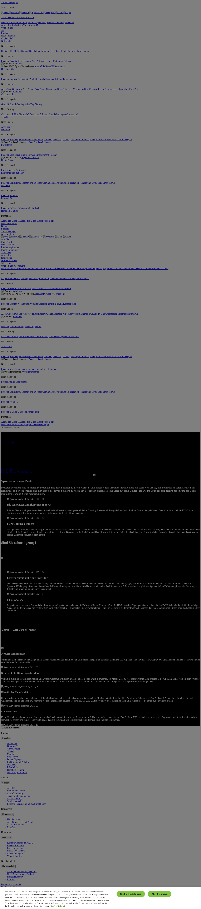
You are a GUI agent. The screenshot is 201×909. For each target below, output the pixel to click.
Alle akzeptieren (159, 894)
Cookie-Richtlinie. (58, 906)
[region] (100, 898)
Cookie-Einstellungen (130, 894)
